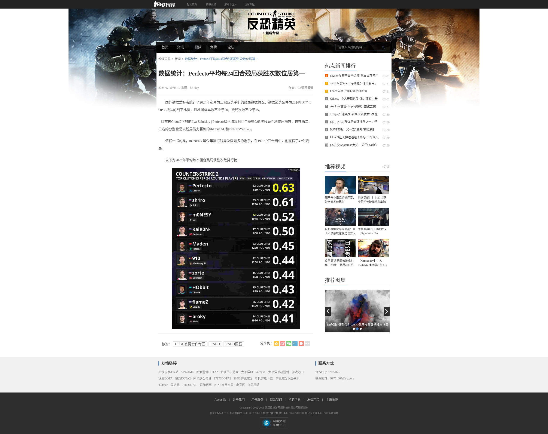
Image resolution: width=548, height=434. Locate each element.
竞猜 (213, 47)
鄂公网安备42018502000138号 (321, 413)
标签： (167, 344)
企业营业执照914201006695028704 (285, 413)
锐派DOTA (165, 378)
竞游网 (175, 385)
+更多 (386, 167)
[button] (328, 311)
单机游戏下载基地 (287, 378)
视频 (198, 47)
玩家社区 (249, 4)
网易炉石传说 (202, 378)
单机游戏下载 (264, 378)
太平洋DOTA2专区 (253, 372)
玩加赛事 (205, 385)
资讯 (180, 47)
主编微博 (332, 399)
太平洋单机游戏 (278, 372)
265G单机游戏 (243, 378)
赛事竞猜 (211, 4)
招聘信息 (295, 399)
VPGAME (187, 372)
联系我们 (276, 399)
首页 (165, 47)
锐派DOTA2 (183, 378)
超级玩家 (164, 59)
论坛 (231, 47)
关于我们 (239, 399)
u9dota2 (163, 385)
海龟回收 (254, 385)
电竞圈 (240, 385)
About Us (220, 399)
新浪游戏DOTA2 (207, 372)
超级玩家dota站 (168, 372)
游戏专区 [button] (229, 4)
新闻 (178, 59)
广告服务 (257, 399)
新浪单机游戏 (229, 372)
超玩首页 (192, 4)
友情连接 (313, 399)
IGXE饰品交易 (224, 385)
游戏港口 (298, 372)
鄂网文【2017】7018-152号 (250, 413)
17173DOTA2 (222, 378)
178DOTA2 (189, 385)
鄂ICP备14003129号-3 (222, 413)
